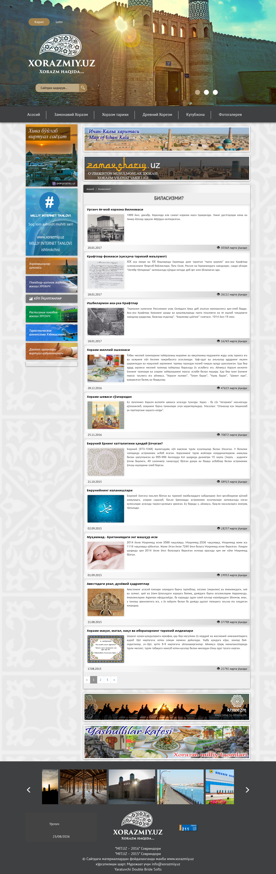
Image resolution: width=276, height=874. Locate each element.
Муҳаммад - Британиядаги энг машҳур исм (122, 537)
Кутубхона (195, 114)
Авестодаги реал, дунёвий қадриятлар (118, 584)
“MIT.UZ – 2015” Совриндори (138, 853)
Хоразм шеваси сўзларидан (109, 397)
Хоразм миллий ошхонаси (108, 350)
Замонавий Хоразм (71, 114)
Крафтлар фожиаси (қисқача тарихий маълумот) (127, 256)
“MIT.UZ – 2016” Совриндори (138, 848)
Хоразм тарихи (115, 114)
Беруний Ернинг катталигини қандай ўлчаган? (125, 443)
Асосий (33, 114)
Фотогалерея (230, 114)
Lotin (59, 22)
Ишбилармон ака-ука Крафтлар (112, 303)
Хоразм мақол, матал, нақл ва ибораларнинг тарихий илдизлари (140, 631)
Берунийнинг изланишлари (110, 490)
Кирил (39, 22)
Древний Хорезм (157, 114)
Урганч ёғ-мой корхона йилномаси (115, 209)
